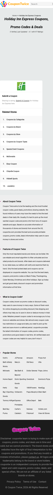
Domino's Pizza (44, 379)
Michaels (6, 371)
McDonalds (9, 157)
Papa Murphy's (32, 392)
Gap (16, 388)
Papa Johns (43, 371)
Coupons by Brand (12, 127)
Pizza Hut (42, 358)
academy (9, 186)
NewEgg (41, 388)
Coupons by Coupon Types (15, 142)
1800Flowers (31, 388)
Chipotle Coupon (11, 171)
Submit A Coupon (22, 101)
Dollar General (32, 371)
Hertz (5, 388)
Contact (42, 481)
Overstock (30, 379)
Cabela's (18, 413)
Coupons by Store (11, 134)
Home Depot (7, 379)
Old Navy (30, 362)
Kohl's (5, 358)
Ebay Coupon (10, 164)
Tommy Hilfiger (9, 401)
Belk (39, 401)
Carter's (17, 409)
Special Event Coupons (13, 149)
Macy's (17, 362)
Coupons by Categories (13, 120)
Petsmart (30, 413)
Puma (5, 413)
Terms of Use (29, 481)
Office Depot (31, 401)
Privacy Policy (14, 481)
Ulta (39, 362)
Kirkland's (18, 392)
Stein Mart (42, 392)
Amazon (30, 358)
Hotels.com (42, 409)
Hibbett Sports (10, 179)
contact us (33, 457)
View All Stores (44, 413)
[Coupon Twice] (15, 4)
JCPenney (18, 358)
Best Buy (6, 409)
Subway (30, 409)
